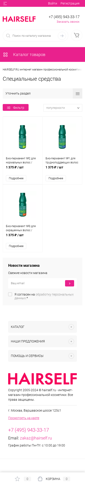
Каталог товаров (28, 54)
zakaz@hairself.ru (36, 438)
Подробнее (16, 178)
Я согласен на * (44, 296)
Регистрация (70, 3)
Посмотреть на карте (23, 418)
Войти (52, 3)
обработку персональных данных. (44, 296)
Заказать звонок (68, 21)
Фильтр (18, 107)
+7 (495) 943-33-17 (64, 17)
